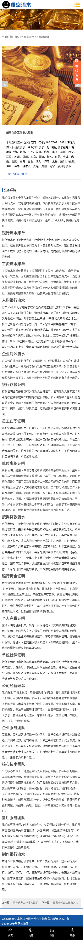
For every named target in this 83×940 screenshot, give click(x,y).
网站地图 (23, 923)
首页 (16, 36)
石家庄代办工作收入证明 (66, 902)
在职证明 (44, 36)
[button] (5, 84)
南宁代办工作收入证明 (25, 902)
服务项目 (29, 36)
